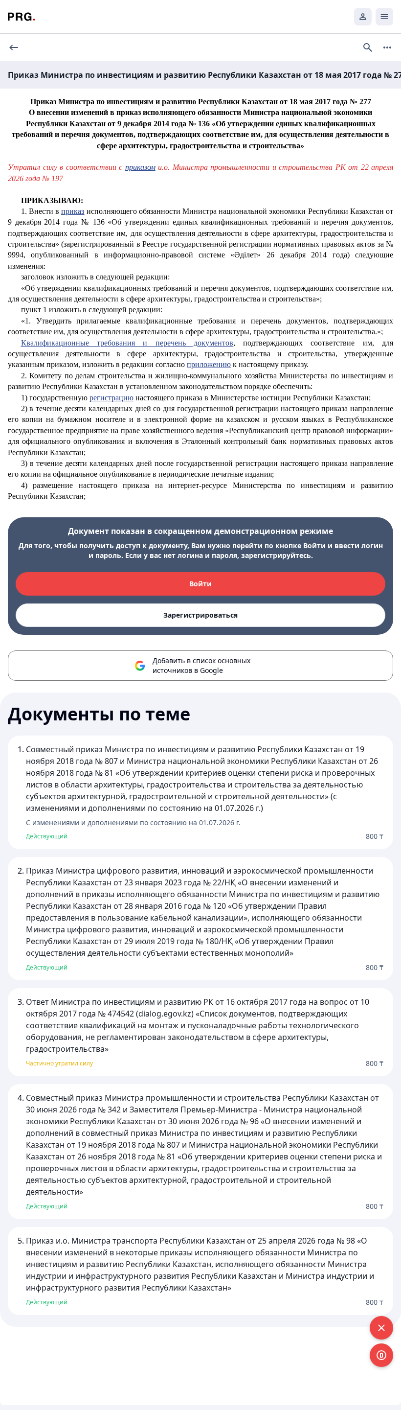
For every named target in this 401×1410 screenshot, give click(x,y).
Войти (200, 583)
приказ (72, 211)
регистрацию (111, 397)
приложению (209, 364)
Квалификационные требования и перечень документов (127, 343)
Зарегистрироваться (200, 615)
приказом (140, 167)
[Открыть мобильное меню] (384, 16)
